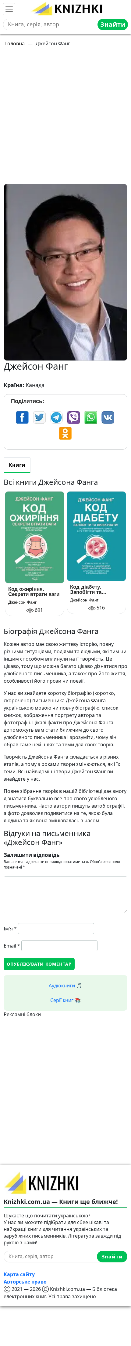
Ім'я (10, 928)
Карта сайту (19, 1274)
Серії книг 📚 (65, 1000)
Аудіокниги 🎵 (65, 985)
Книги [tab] (17, 465)
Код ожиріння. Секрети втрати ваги (33, 591)
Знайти (113, 24)
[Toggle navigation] (9, 9)
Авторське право (25, 1281)
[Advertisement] (65, 118)
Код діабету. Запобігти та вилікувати (85, 589)
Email (12, 945)
